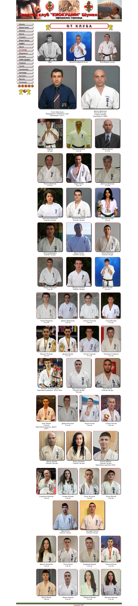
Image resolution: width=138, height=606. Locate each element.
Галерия (22, 37)
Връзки (22, 79)
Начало (22, 24)
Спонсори (23, 82)
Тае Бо (21, 66)
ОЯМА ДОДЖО (24, 59)
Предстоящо (24, 27)
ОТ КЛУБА (23, 50)
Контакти (22, 76)
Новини (22, 30)
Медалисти (23, 53)
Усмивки (22, 63)
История (22, 56)
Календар (23, 72)
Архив (21, 34)
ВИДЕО (22, 43)
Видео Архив (24, 40)
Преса (21, 47)
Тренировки (23, 69)
